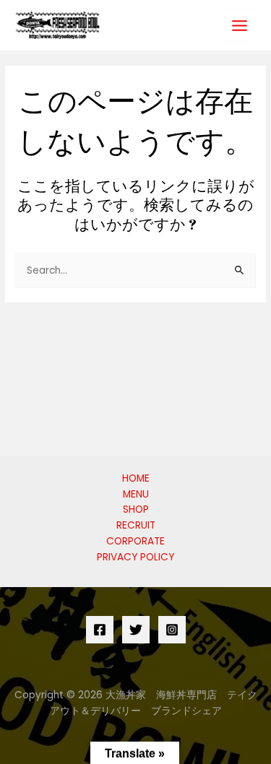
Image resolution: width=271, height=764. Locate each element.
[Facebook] (99, 629)
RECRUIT (135, 525)
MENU (136, 494)
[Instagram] (172, 629)
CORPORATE (135, 541)
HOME (136, 478)
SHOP (136, 509)
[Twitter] (136, 629)
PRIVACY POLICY (135, 557)
